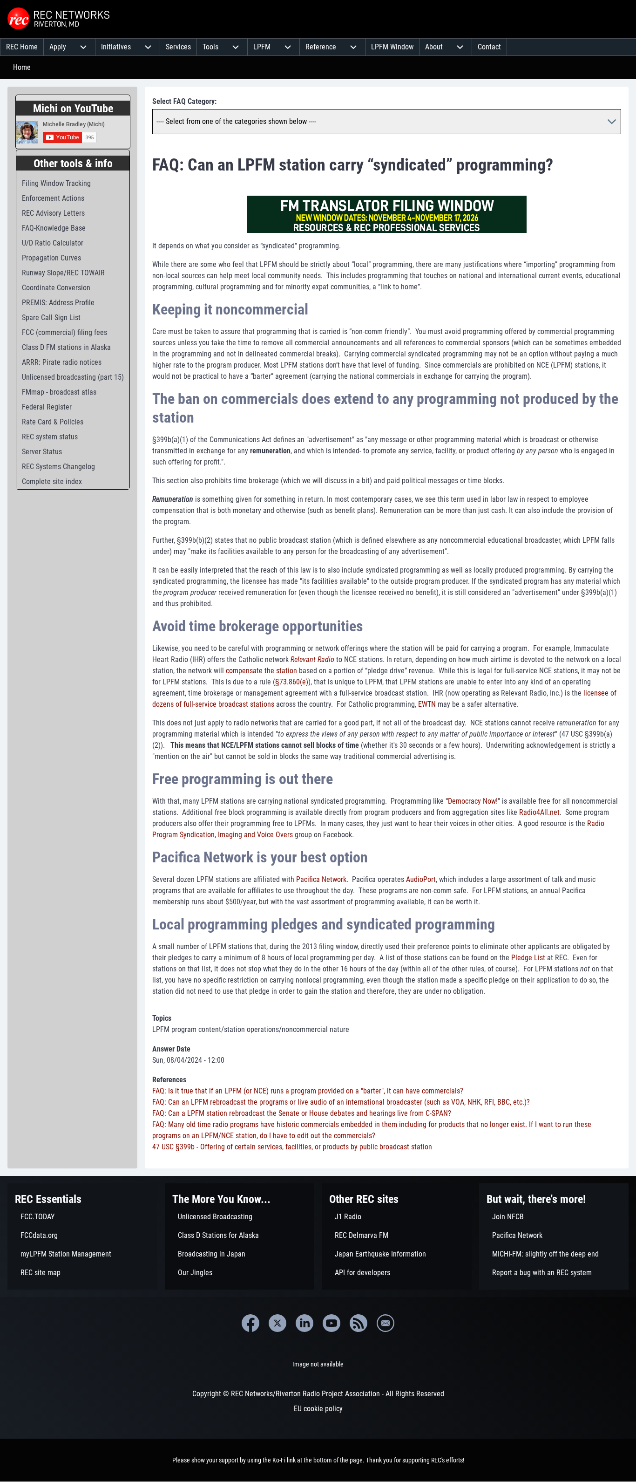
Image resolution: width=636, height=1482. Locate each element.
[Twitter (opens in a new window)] (277, 1323)
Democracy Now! (473, 801)
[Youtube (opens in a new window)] (331, 1323)
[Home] (59, 19)
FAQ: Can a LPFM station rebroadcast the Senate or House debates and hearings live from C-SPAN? (301, 1113)
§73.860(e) (291, 681)
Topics (161, 1018)
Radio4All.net (539, 812)
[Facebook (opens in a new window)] (250, 1323)
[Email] (385, 1323)
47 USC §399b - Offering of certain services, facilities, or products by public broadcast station (292, 1146)
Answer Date (171, 1049)
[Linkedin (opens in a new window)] (304, 1323)
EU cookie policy (318, 1408)
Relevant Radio (312, 659)
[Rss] (358, 1323)
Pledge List (528, 957)
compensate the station (261, 670)
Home (22, 67)
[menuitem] (21, 47)
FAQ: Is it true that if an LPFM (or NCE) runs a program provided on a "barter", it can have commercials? (307, 1090)
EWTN (427, 704)
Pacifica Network (321, 879)
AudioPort (421, 879)
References (169, 1079)
